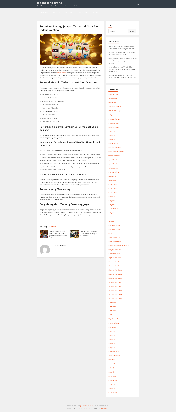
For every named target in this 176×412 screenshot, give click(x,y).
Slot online (111, 360)
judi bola (111, 217)
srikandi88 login (113, 323)
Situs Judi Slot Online (115, 262)
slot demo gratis (113, 123)
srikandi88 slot (113, 143)
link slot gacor (113, 184)
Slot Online (96, 12)
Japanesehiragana (49, 3)
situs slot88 (112, 327)
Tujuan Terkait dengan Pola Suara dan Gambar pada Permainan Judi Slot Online (58, 234)
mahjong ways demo (115, 250)
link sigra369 (112, 392)
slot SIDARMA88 (113, 94)
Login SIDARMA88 (114, 258)
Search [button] (132, 31)
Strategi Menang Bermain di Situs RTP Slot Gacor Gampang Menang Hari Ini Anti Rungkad (122, 61)
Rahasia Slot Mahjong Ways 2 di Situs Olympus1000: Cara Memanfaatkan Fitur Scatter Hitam (121, 69)
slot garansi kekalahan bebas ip (118, 245)
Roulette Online (83, 12)
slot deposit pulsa (114, 254)
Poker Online (68, 12)
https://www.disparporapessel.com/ (120, 319)
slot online (111, 368)
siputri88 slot (112, 160)
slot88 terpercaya (114, 237)
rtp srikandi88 (112, 376)
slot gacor (111, 115)
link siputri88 (112, 380)
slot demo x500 (113, 352)
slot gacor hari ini (114, 119)
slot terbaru (112, 303)
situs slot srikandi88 (114, 147)
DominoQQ (56, 12)
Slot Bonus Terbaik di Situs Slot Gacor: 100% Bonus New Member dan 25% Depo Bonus (122, 77)
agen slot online (113, 127)
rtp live (110, 233)
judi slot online (113, 168)
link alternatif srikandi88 (116, 152)
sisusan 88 (111, 384)
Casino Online (43, 12)
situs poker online (114, 225)
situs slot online (113, 172)
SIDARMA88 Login (114, 111)
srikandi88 (111, 364)
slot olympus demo (114, 241)
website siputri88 (114, 156)
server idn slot (62, 73)
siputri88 (111, 372)
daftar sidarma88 (114, 356)
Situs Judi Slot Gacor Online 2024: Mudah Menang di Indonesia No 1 (89, 233)
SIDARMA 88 (112, 98)
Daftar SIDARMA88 (114, 107)
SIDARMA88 (112, 103)
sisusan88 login (113, 209)
